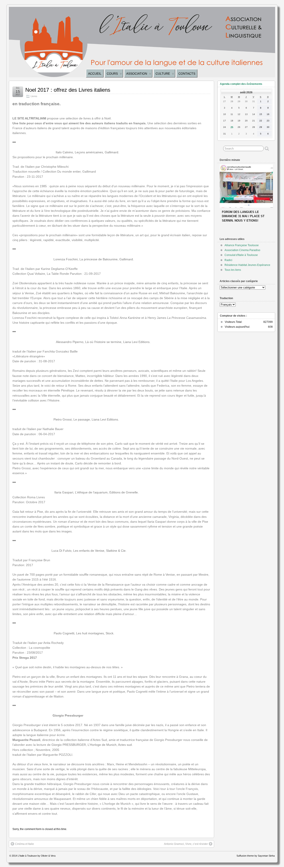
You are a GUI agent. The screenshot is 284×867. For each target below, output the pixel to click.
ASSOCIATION (136, 73)
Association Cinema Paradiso (242, 250)
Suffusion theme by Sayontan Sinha (256, 855)
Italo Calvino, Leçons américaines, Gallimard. (87, 152)
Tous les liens (233, 269)
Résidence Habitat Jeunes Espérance (247, 265)
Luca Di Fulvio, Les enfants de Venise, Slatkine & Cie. (88, 550)
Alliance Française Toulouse (242, 245)
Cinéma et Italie (24, 844)
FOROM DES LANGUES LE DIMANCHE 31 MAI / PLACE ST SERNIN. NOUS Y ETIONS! (243, 216)
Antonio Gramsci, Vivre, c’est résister (186, 844)
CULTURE (163, 73)
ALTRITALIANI (35, 118)
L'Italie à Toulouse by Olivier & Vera (36, 855)
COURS (112, 73)
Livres (34, 96)
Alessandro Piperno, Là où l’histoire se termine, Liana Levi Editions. (103, 342)
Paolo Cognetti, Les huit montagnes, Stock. (84, 633)
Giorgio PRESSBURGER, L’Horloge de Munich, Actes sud (91, 744)
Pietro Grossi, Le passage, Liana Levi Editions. (86, 419)
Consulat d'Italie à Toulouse (241, 255)
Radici (228, 260)
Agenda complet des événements (241, 84)
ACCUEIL (94, 73)
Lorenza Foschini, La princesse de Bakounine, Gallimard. (93, 259)
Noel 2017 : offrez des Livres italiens (67, 90)
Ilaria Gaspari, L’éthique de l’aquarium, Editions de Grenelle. (96, 492)
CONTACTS (186, 73)
